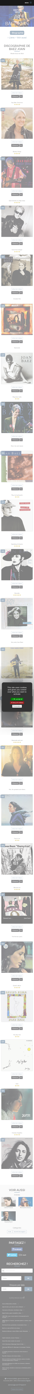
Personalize (17, 706)
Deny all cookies (17, 702)
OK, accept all (17, 699)
